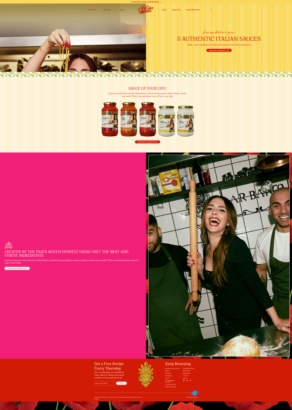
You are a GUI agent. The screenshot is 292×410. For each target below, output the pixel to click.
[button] (180, 188)
